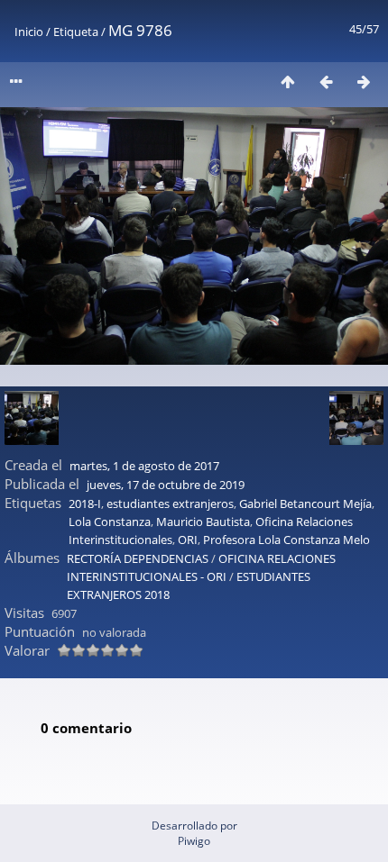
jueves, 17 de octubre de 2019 (166, 484)
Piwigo (194, 840)
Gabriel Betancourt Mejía (305, 503)
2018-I (85, 503)
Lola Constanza (110, 521)
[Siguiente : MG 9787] (364, 81)
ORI (188, 539)
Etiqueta (75, 31)
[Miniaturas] (288, 81)
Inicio (28, 31)
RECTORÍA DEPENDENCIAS (137, 558)
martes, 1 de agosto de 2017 (144, 466)
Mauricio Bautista (203, 521)
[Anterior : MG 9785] (326, 81)
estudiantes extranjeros (170, 503)
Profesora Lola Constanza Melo (286, 539)
